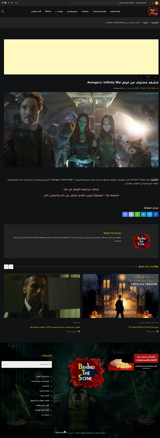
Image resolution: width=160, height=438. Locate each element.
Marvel (48, 12)
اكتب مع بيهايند (42, 406)
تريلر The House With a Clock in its (143, 327)
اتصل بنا (45, 415)
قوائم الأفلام (115, 12)
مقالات (60, 12)
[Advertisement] (83, 56)
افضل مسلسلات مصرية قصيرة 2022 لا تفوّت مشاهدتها (55, 327)
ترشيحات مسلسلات (40, 381)
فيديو (146, 23)
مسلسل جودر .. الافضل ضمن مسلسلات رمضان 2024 (126, 3)
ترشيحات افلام (42, 377)
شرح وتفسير (72, 12)
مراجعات (85, 12)
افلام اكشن (44, 391)
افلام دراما (45, 396)
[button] (11, 266)
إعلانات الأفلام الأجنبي (147, 322)
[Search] (3, 12)
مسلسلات (76, 322)
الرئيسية (155, 23)
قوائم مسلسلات (99, 12)
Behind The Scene (147, 88)
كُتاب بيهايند (36, 12)
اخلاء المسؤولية (42, 410)
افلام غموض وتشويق (39, 401)
